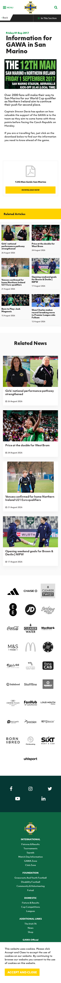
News (30, 927)
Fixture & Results (30, 902)
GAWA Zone (30, 860)
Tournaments (30, 848)
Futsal (30, 890)
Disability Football (30, 881)
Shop (30, 931)
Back (5, 17)
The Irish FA (30, 923)
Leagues (30, 910)
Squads (30, 852)
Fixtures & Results (30, 844)
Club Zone (30, 865)
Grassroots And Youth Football (31, 877)
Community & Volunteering (31, 885)
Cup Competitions (30, 906)
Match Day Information (30, 856)
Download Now (31, 190)
